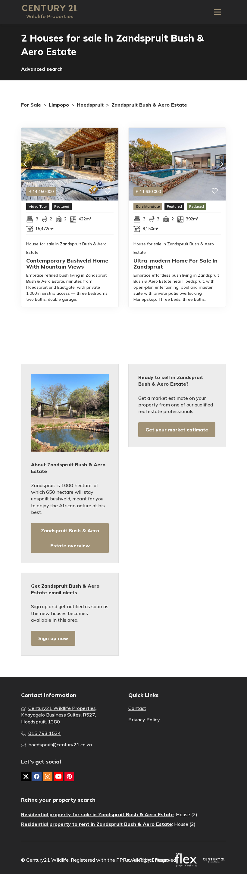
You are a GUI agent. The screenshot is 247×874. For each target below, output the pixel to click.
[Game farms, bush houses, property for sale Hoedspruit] (49, 12)
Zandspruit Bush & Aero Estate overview (70, 538)
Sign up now (53, 638)
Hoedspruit (90, 105)
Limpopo (59, 105)
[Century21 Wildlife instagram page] (47, 776)
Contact (137, 708)
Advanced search (42, 69)
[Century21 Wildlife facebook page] (37, 776)
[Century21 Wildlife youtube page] (58, 776)
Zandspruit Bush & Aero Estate (149, 105)
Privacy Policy (144, 720)
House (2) (186, 814)
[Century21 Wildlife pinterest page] (69, 776)
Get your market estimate (176, 430)
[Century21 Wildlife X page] (26, 776)
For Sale (31, 105)
